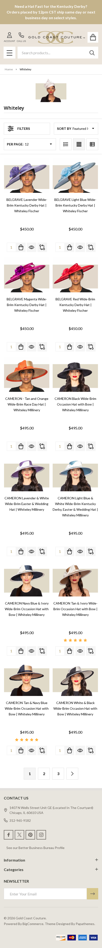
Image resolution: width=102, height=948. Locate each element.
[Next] (72, 774)
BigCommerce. (33, 924)
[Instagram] (41, 834)
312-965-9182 (20, 820)
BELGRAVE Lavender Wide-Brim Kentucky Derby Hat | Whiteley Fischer (26, 205)
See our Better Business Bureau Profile (35, 848)
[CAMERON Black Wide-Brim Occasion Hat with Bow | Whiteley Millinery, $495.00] (75, 374)
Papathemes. (85, 924)
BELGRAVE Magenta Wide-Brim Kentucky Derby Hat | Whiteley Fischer (27, 304)
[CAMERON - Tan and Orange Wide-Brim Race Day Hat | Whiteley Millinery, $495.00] (26, 374)
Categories (13, 869)
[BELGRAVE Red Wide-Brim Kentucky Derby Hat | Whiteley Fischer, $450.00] (75, 275)
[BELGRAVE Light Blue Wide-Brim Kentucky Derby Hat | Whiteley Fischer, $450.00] (75, 175)
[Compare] (42, 247)
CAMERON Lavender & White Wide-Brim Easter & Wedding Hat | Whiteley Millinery (27, 503)
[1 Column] (66, 144)
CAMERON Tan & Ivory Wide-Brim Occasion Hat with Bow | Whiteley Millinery (75, 609)
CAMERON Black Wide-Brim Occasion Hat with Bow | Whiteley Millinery (75, 404)
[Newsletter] (92, 893)
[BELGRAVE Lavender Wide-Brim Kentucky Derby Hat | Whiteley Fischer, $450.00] (26, 175)
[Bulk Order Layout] (92, 144)
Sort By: (64, 128)
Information (14, 860)
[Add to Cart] (21, 247)
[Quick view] (31, 247)
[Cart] (93, 37)
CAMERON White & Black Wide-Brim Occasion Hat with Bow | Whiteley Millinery (75, 708)
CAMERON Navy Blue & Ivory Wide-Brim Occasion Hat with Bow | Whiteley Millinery (27, 609)
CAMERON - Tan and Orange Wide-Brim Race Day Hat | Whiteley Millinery (26, 404)
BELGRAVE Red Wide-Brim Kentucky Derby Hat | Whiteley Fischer (75, 304)
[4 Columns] (79, 144)
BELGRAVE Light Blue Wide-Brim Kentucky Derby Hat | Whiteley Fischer (75, 205)
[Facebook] (8, 834)
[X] (19, 834)
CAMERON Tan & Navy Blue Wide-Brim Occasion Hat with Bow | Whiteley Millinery (27, 708)
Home (9, 69)
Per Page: (15, 144)
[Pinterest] (30, 834)
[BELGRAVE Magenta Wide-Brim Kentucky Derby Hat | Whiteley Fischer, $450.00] (26, 275)
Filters (23, 128)
